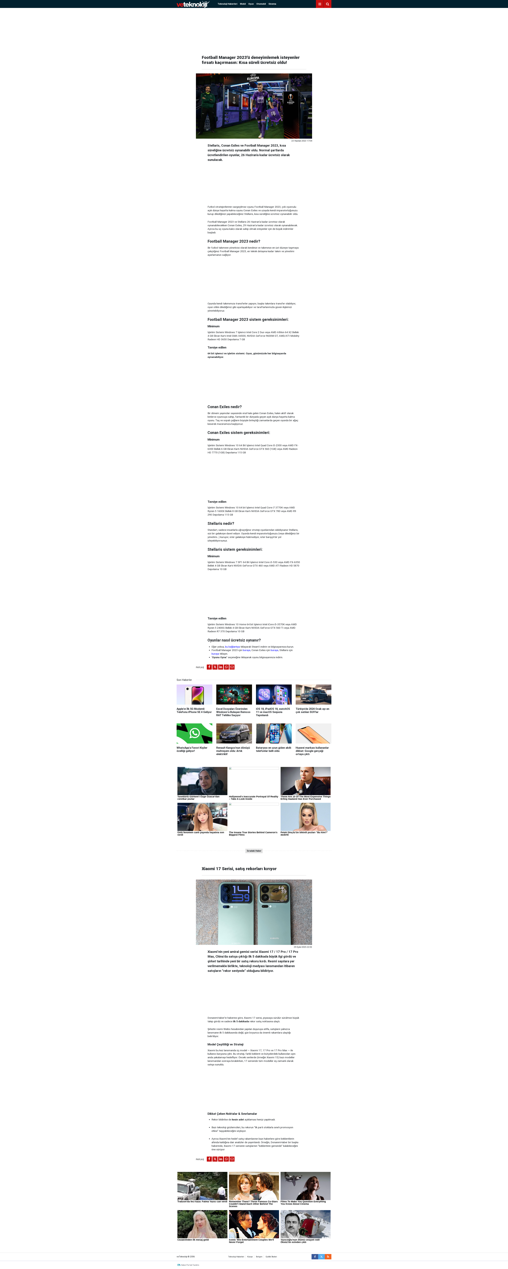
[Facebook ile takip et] (315, 1256)
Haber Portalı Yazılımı (190, 1265)
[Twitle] (214, 667)
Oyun (251, 4)
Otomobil (261, 4)
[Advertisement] (254, 30)
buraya (246, 650)
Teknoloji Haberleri (227, 4)
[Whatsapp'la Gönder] (226, 667)
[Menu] (319, 4)
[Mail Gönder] (232, 667)
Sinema (272, 4)
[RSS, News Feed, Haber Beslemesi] (328, 1256)
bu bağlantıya (232, 646)
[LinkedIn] (220, 667)
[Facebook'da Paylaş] (209, 667)
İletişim (259, 1257)
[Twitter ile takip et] (321, 1256)
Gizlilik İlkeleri (271, 1257)
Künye (250, 1257)
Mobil (243, 4)
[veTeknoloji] (193, 4)
